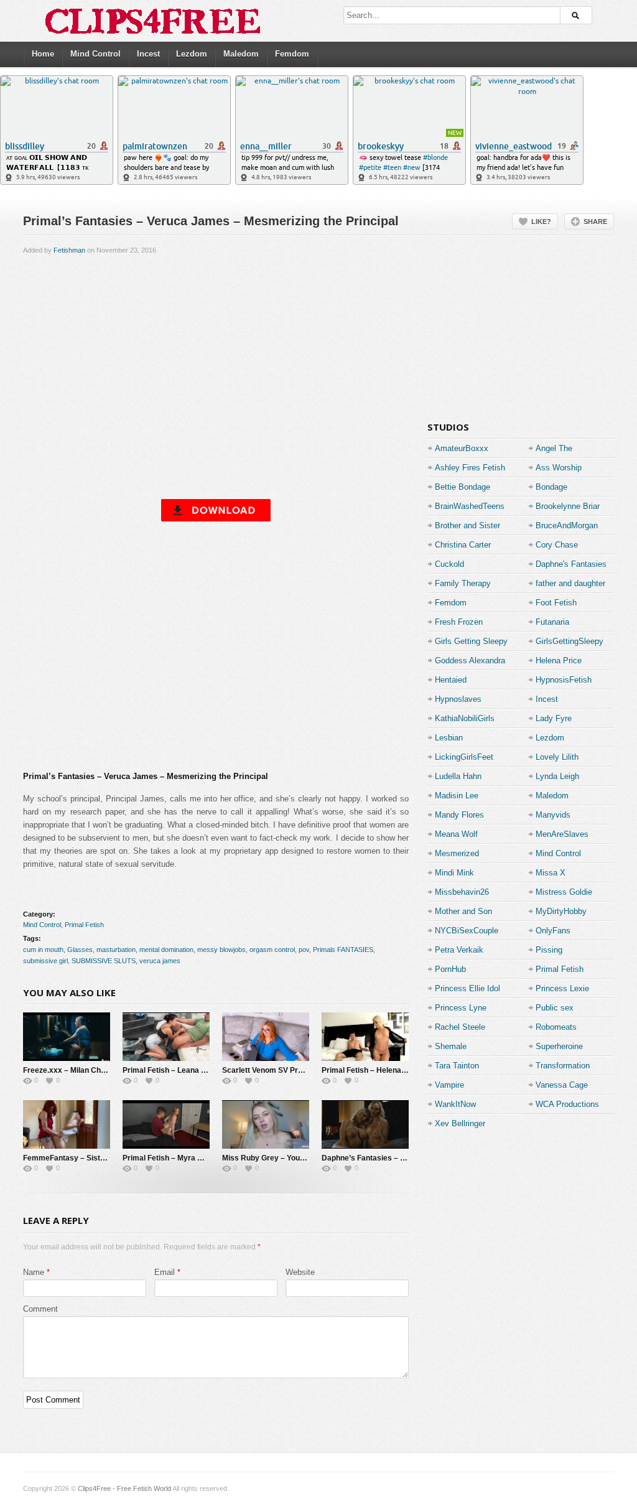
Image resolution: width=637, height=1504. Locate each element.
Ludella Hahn (458, 776)
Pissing (549, 950)
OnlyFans (553, 930)
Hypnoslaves (458, 699)
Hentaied (451, 679)
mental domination (166, 949)
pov (304, 949)
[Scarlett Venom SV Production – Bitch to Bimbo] (265, 1036)
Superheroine (559, 1046)
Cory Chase (557, 544)
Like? (541, 221)
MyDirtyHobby (561, 911)
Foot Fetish (556, 602)
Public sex (555, 1007)
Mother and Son (463, 911)
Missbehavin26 (462, 892)
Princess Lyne (460, 1007)
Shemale (451, 1046)
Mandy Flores (459, 815)
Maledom (241, 53)
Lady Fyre (554, 718)
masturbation (116, 949)
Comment (40, 1309)
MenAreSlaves (562, 834)
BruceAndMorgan (567, 525)
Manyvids (553, 815)
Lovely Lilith (557, 757)
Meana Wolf (456, 834)
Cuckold (449, 564)
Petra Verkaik (459, 950)
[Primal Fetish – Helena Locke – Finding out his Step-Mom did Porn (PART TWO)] (365, 1036)
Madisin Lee (456, 795)
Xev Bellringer (460, 1123)
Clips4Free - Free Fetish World (124, 1488)
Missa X (550, 872)
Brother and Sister (467, 525)
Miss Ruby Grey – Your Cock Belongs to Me (299, 1158)
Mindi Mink (454, 872)
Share (595, 221)
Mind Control (95, 53)
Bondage (551, 487)
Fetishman (69, 250)
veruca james (159, 961)
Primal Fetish (84, 924)
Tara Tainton (457, 1065)
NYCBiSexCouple (466, 930)
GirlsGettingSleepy (569, 641)
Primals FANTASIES (343, 949)
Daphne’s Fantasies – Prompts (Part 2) (390, 1158)
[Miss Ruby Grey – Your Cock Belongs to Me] (265, 1124)
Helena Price (559, 660)
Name (33, 1272)
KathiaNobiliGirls (465, 718)
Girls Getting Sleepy (471, 641)
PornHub (450, 969)
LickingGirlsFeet (464, 757)
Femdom (292, 53)
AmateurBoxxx (461, 448)
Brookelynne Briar (568, 506)
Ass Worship (559, 467)
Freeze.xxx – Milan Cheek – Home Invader (97, 1070)
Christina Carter (463, 544)
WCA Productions (567, 1104)
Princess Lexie (562, 988)
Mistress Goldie (564, 892)
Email (164, 1272)
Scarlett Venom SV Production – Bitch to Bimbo (305, 1070)
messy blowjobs (221, 949)
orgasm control (272, 949)
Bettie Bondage (462, 487)
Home (43, 53)
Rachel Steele (460, 1027)
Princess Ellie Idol (467, 988)
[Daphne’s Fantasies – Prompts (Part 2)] (365, 1124)
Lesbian (449, 737)
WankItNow (455, 1104)
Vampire (449, 1085)
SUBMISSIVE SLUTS (104, 961)
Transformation (563, 1065)
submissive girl (45, 961)
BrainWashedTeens (469, 506)
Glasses (80, 949)
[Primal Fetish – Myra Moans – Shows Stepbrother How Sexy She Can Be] (166, 1124)
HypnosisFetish (564, 679)
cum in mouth (43, 949)
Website (300, 1272)
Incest (148, 53)
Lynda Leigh (557, 776)
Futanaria (552, 622)
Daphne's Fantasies (571, 564)
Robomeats (556, 1027)
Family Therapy (463, 583)
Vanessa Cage (562, 1085)
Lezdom (191, 53)
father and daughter (570, 583)
